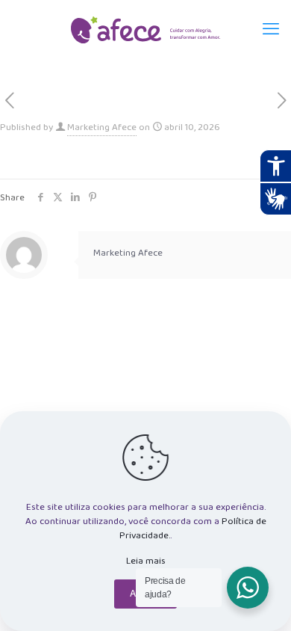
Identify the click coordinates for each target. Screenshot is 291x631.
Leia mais (146, 561)
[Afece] (145, 29)
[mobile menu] (271, 30)
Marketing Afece (102, 127)
